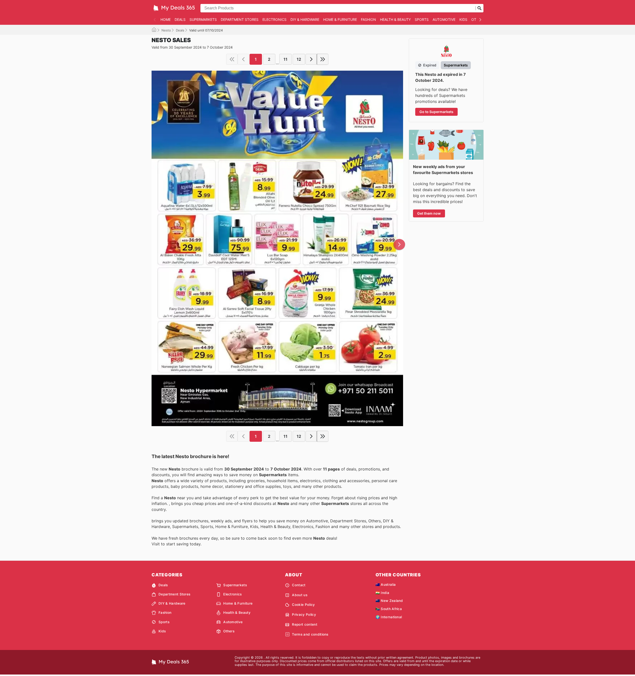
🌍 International (389, 617)
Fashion (368, 19)
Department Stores (239, 19)
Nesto (166, 30)
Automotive (444, 19)
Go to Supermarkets (436, 112)
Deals (180, 19)
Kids (463, 19)
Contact (298, 585)
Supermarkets (203, 19)
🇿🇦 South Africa (389, 609)
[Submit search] (479, 8)
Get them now (429, 213)
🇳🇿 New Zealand (389, 601)
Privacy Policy (304, 615)
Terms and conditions (310, 634)
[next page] (311, 59)
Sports (422, 19)
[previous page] (243, 59)
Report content (304, 624)
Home (165, 19)
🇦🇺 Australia (386, 585)
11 (285, 59)
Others (228, 631)
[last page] (322, 59)
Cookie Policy (303, 605)
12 (299, 59)
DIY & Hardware (304, 19)
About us (299, 595)
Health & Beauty (395, 19)
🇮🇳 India (382, 593)
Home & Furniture (340, 19)
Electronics (274, 19)
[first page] (232, 59)
